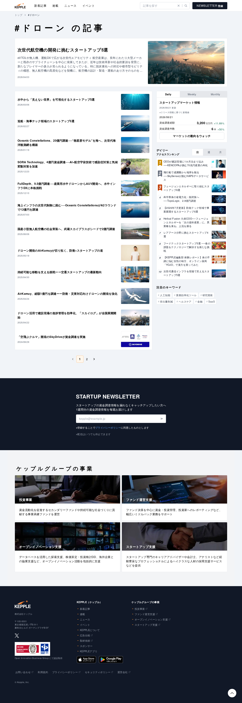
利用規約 (43, 672)
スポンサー (86, 646)
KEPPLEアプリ (88, 651)
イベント (88, 6)
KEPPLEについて (90, 630)
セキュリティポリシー (97, 672)
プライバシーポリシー (108, 427)
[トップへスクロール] (232, 693)
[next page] (94, 359)
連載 (55, 6)
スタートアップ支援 (146, 624)
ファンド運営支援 (145, 614)
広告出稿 (85, 635)
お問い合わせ (23, 672)
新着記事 (40, 6)
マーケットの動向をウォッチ (192, 136)
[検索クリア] (178, 5)
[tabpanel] (191, 120)
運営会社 (122, 672)
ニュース (70, 6)
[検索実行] (185, 5)
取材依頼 (85, 640)
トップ (18, 15)
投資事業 (140, 609)
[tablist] (191, 94)
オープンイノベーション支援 (151, 619)
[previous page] (72, 359)
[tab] (168, 94)
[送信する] (161, 419)
